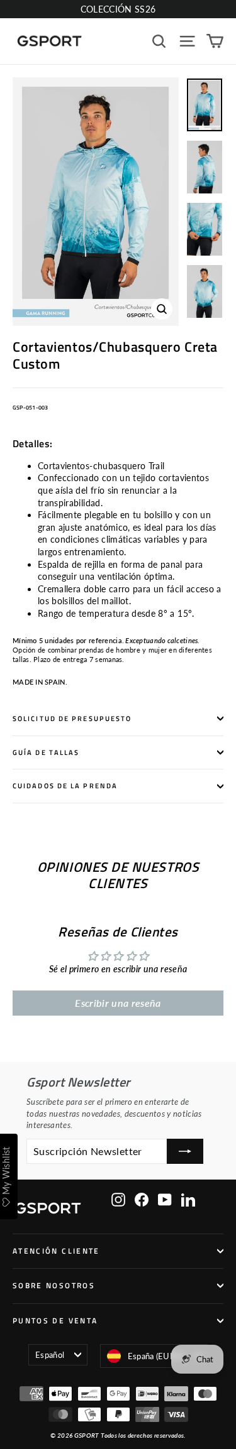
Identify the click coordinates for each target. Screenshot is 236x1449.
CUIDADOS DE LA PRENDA (65, 786)
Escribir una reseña (118, 1003)
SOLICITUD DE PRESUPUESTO (72, 719)
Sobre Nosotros (54, 1285)
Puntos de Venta (55, 1321)
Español (49, 1355)
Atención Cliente (56, 1251)
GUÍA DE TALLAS (46, 752)
